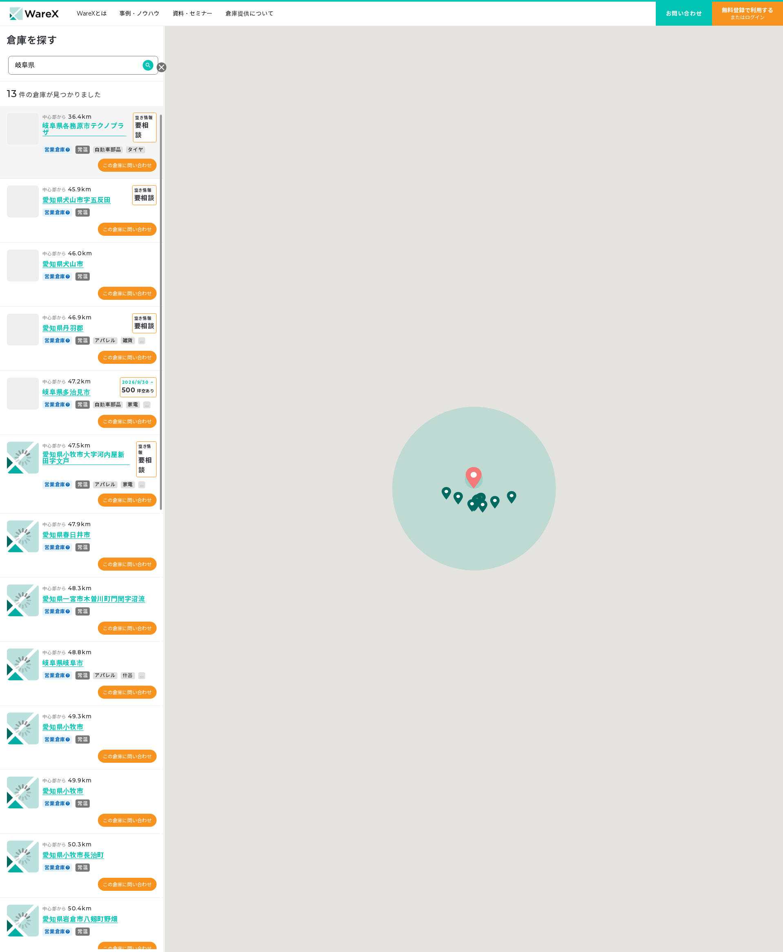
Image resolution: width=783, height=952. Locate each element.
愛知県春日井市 (66, 535)
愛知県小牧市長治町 (73, 855)
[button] (474, 478)
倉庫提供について (250, 13)
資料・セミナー (192, 13)
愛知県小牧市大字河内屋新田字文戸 (83, 458)
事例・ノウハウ (139, 13)
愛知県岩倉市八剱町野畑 (80, 919)
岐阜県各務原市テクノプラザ (83, 129)
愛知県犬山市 (63, 264)
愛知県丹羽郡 (63, 328)
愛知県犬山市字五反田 (76, 200)
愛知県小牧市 (63, 727)
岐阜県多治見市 (66, 392)
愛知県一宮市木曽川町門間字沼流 (93, 599)
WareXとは (91, 13)
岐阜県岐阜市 (63, 663)
